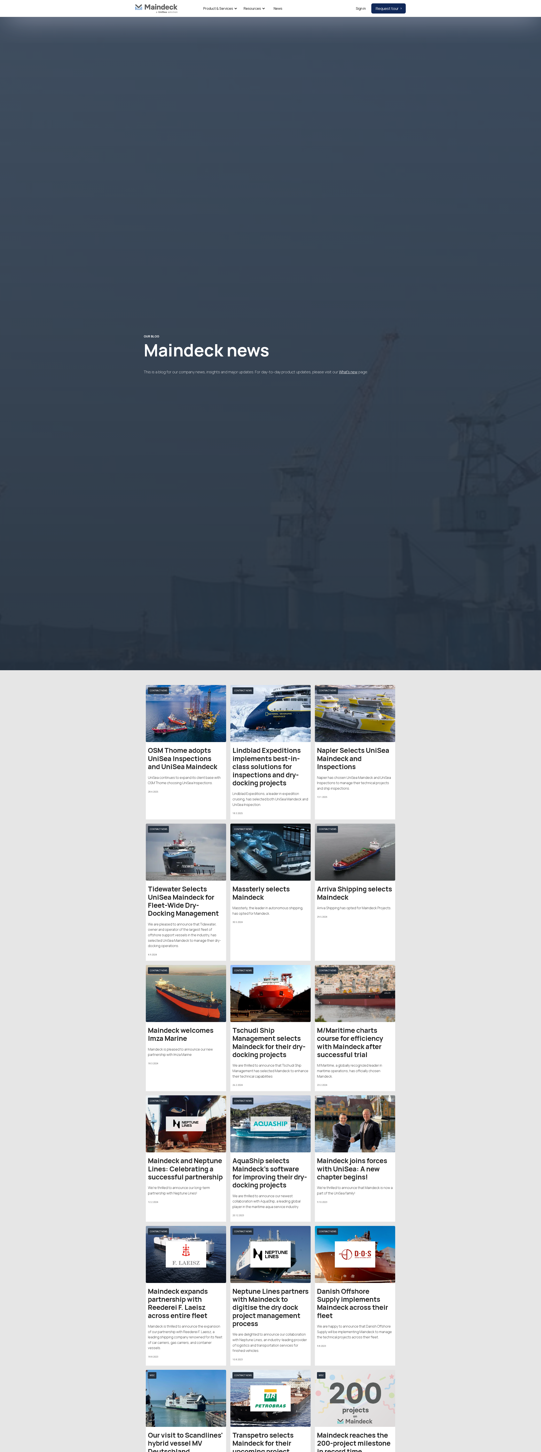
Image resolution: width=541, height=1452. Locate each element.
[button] (219, 8)
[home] (156, 8)
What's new (348, 372)
